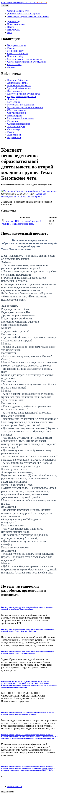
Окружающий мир (16, 113)
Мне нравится (14, 786)
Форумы (11, 67)
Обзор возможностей (18, 11)
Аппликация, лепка (17, 82)
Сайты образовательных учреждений (26, 61)
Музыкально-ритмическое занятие (25, 107)
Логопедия (12, 99)
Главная (11, 48)
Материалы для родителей (20, 104)
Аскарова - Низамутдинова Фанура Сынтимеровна (24, 195)
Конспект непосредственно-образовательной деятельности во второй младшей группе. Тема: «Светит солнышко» (27, 652)
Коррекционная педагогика (21, 96)
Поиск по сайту (15, 56)
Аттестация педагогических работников (28, 16)
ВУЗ (9, 32)
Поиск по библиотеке (18, 80)
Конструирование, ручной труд (23, 93)
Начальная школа (16, 24)
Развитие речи (14, 115)
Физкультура (13, 129)
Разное (10, 132)
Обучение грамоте (16, 110)
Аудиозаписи (14, 134)
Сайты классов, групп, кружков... (24, 59)
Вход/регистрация (16, 45)
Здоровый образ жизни (19, 88)
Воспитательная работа (19, 85)
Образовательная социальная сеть (24, 2)
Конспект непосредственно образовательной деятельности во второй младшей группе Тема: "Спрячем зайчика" (27, 608)
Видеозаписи (14, 137)
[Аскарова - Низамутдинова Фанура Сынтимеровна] (29, 191)
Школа (10, 27)
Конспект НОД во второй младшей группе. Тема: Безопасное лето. (21, 222)
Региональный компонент (20, 118)
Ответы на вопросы (17, 53)
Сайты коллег (14, 64)
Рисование (12, 121)
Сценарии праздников (18, 123)
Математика (13, 102)
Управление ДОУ (16, 126)
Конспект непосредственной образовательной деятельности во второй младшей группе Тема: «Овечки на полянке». (27, 713)
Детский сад (13, 21)
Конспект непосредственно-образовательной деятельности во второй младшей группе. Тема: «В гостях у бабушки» (27, 630)
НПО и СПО (14, 29)
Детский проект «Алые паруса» (23, 13)
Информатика (14, 91)
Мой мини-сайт (15, 50)
